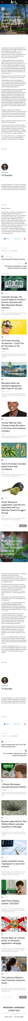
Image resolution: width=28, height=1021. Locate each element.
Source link (4, 204)
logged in (8, 250)
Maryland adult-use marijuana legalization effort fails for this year (11, 386)
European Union (22, 646)
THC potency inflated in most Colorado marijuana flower (13, 980)
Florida (3, 137)
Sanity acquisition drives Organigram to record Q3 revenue (12, 864)
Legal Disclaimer (18, 1017)
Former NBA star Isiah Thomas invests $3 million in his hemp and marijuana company (13, 427)
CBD (15, 136)
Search (23, 525)
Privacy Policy (9, 1017)
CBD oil (23, 63)
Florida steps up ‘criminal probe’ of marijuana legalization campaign (13, 941)
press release (5, 611)
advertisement (4, 662)
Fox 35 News (19, 51)
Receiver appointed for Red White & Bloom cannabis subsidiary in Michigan (13, 824)
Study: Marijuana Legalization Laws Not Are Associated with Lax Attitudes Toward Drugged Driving (13, 507)
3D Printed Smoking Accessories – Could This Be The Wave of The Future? (12, 344)
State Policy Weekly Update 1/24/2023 (10, 902)
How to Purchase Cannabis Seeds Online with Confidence (13, 467)
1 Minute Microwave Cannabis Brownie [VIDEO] (13, 785)
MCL (3, 310)
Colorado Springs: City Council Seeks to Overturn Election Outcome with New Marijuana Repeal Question (13, 302)
